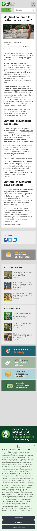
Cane (12, 47)
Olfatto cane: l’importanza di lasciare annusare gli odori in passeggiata (22, 335)
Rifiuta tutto (18, 522)
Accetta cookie (19, 517)
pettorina (7, 72)
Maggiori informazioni (18, 527)
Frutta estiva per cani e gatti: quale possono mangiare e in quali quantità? (22, 295)
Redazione (9, 45)
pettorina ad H (9, 219)
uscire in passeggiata (24, 57)
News (5, 49)
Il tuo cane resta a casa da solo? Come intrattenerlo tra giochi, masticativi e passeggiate (22, 285)
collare (7, 128)
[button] (34, 445)
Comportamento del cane (22, 47)
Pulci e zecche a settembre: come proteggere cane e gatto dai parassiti (22, 273)
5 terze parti (12, 452)
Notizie (10, 49)
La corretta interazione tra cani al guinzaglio (22, 324)
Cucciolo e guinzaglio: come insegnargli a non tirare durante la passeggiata (22, 314)
